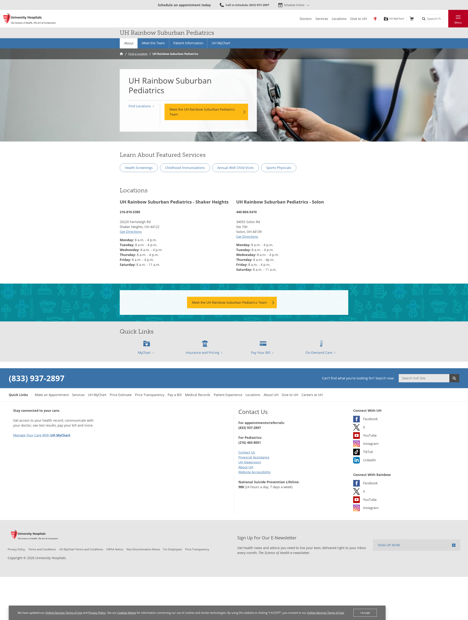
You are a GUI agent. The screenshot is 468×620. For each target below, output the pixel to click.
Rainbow (375, 18)
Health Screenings (139, 167)
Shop (411, 18)
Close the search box (446, 18)
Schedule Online (294, 5)
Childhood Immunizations (185, 167)
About (128, 43)
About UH (245, 467)
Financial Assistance (253, 457)
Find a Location (138, 54)
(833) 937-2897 (37, 378)
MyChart (144, 352)
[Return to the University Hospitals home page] (29, 18)
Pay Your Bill (260, 352)
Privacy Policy (97, 613)
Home (121, 54)
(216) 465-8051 (249, 442)
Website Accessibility (254, 472)
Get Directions (131, 231)
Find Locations (140, 106)
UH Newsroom (249, 462)
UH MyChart (396, 18)
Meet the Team (153, 43)
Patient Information (188, 43)
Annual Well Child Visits (235, 167)
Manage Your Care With (41, 435)
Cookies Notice (126, 613)
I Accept (365, 613)
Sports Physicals (278, 167)
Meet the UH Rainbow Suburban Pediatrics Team (202, 111)
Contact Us (246, 452)
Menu (458, 22)
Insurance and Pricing (202, 352)
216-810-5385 (130, 212)
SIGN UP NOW (389, 545)
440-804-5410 (246, 212)
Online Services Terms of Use (63, 613)
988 (241, 487)
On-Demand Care (318, 352)
